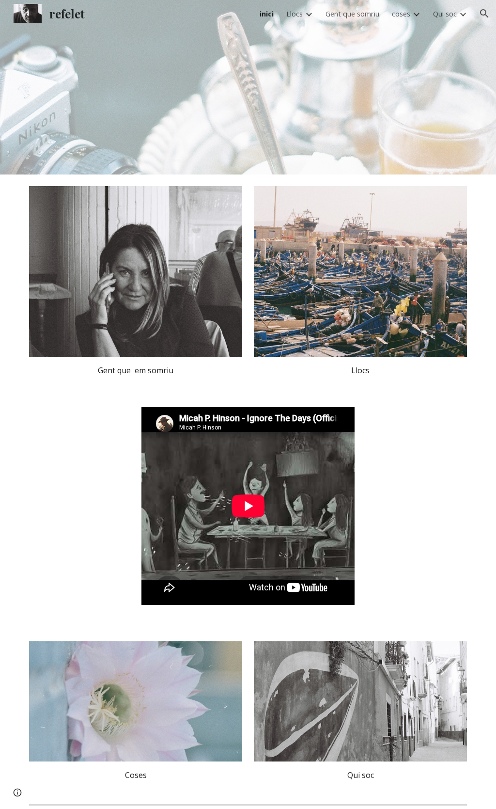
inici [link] (267, 13)
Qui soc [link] (445, 13)
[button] (484, 13)
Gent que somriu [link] (352, 13)
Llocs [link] (294, 13)
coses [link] (401, 13)
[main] (136, 370)
